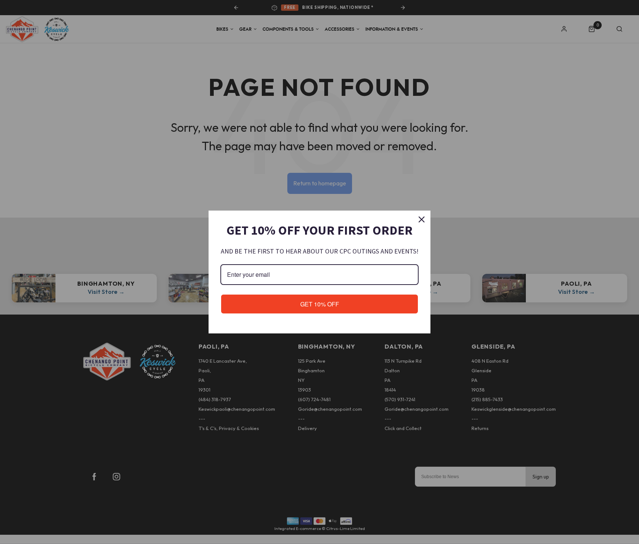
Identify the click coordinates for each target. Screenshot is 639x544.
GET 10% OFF (319, 304)
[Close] (421, 219)
